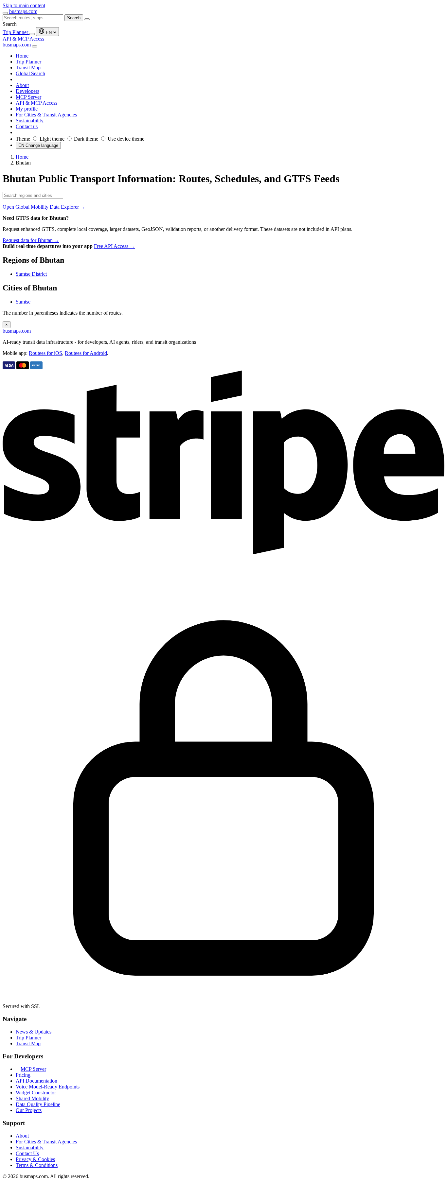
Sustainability (30, 1147)
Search (73, 17)
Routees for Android (86, 353)
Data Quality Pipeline (38, 1104)
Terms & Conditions (37, 1165)
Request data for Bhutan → (31, 240)
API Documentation (36, 1081)
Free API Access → (114, 246)
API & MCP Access (23, 39)
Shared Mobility (32, 1098)
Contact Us (27, 1153)
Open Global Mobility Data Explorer (44, 207)
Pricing (23, 1075)
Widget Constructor (36, 1092)
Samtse (23, 301)
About (22, 1136)
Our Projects (29, 1110)
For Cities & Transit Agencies (46, 1141)
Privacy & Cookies (35, 1159)
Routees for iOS (45, 353)
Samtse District (31, 274)
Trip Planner (16, 32)
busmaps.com (23, 11)
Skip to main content (24, 5)
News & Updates (33, 1031)
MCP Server (33, 1069)
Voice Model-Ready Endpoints (48, 1086)
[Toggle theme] (32, 34)
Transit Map (28, 1043)
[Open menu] (5, 13)
